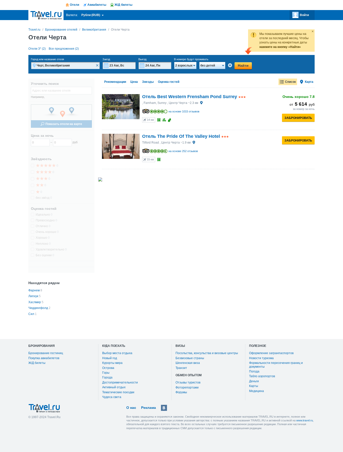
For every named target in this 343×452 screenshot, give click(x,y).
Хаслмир (34, 302)
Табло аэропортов (262, 376)
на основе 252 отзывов (183, 151)
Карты (253, 386)
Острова (108, 368)
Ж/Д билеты (36, 363)
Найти (243, 65)
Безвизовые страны (190, 358)
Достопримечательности (120, 382)
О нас (131, 408)
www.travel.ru (304, 420)
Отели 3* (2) (37, 48)
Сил (31, 314)
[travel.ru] (46, 15)
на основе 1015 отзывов (183, 111)
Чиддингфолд (38, 308)
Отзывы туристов (188, 382)
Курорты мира (112, 363)
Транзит (181, 368)
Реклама (148, 408)
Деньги (254, 381)
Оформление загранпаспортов (271, 353)
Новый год (109, 358)
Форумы (181, 392)
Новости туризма (261, 358)
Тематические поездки (118, 392)
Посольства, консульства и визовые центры (207, 353)
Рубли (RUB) (91, 15)
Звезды (148, 82)
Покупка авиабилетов (43, 358)
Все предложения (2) (64, 48)
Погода (254, 371)
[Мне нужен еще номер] (230, 65)
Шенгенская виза (188, 363)
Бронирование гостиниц (45, 353)
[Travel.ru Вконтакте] (164, 408)
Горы (105, 372)
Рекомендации (115, 82)
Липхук (33, 296)
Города (107, 377)
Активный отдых (114, 387)
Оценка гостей (168, 82)
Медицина (256, 391)
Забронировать (298, 118)
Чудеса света (111, 397)
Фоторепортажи (187, 387)
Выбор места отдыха (117, 353)
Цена (134, 82)
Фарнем (34, 290)
